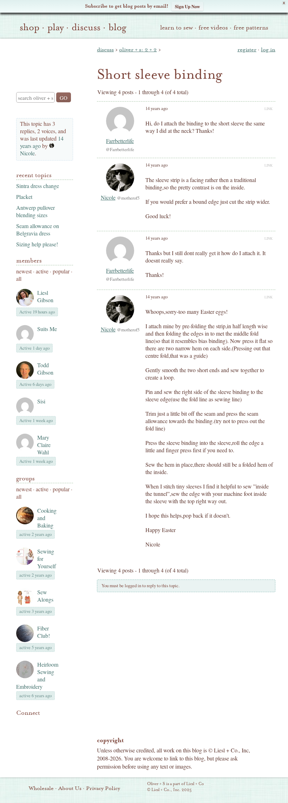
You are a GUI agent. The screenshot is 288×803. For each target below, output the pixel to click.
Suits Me (47, 328)
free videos (213, 28)
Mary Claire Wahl (44, 445)
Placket (24, 196)
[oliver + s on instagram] (20, 732)
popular (61, 271)
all (18, 278)
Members (29, 261)
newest (24, 271)
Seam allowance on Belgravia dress (37, 229)
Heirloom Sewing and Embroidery (37, 675)
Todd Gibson (45, 368)
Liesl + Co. (137, 787)
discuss (86, 27)
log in (268, 49)
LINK (268, 108)
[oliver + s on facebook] (44, 723)
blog (117, 27)
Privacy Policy (103, 788)
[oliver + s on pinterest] (20, 723)
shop (29, 27)
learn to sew (176, 28)
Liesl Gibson (45, 296)
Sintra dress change (37, 185)
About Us (69, 788)
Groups (25, 478)
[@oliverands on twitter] (56, 723)
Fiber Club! (43, 631)
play (55, 27)
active (42, 271)
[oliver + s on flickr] (32, 723)
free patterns (251, 28)
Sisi (41, 401)
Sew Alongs (45, 595)
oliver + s (43, 59)
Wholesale (41, 788)
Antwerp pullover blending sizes (35, 211)
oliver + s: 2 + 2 (138, 49)
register (246, 49)
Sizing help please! (37, 244)
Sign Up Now (187, 6)
